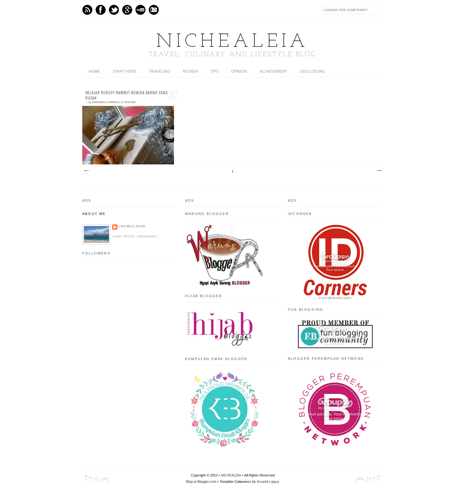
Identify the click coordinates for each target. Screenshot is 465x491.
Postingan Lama (379, 171)
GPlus (127, 10)
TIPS (214, 71)
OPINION (239, 71)
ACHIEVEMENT (273, 71)
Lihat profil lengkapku (134, 236)
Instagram (154, 10)
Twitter (114, 10)
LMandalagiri (132, 226)
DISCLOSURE (312, 71)
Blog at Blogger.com (201, 481)
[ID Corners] (335, 298)
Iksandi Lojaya (268, 481)
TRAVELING (159, 71)
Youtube (140, 10)
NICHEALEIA (232, 42)
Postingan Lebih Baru (86, 171)
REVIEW (190, 71)
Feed (87, 10)
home (94, 71)
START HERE (124, 71)
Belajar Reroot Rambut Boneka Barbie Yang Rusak (126, 95)
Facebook (101, 10)
